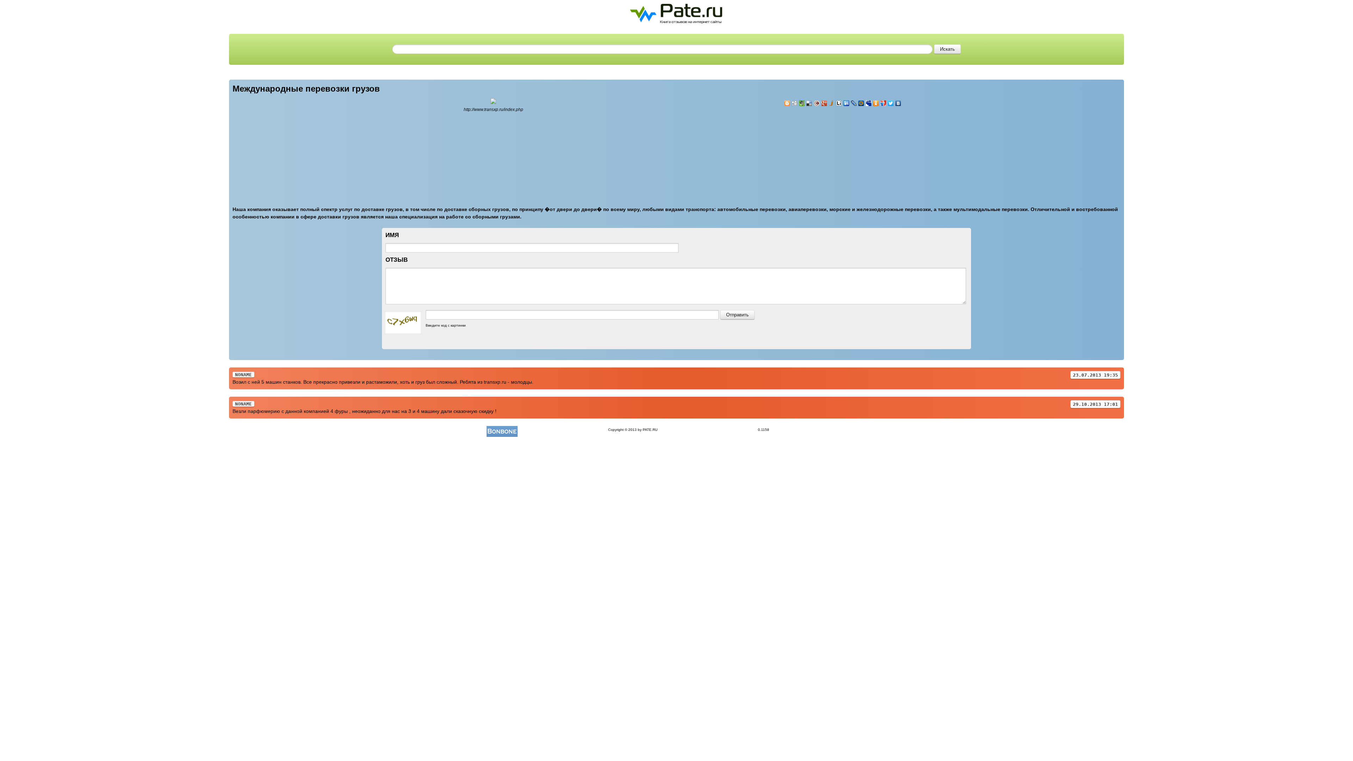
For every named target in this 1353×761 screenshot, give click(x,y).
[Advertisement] (826, 152)
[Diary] (817, 103)
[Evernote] (802, 103)
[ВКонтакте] (898, 103)
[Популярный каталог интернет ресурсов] (502, 430)
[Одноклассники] (876, 103)
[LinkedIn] (846, 103)
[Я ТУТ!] (883, 103)
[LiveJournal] (854, 103)
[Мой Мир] (861, 103)
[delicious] (809, 103)
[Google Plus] (824, 103)
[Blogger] (787, 103)
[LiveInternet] (839, 103)
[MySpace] (868, 103)
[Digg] (794, 103)
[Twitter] (891, 103)
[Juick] (831, 103)
